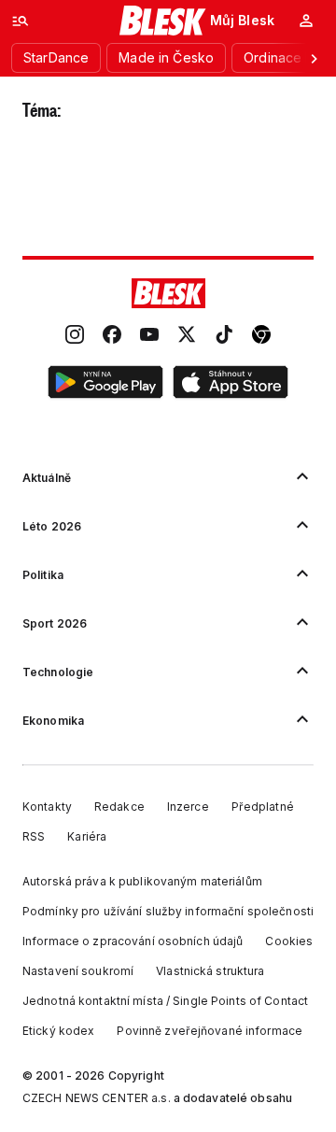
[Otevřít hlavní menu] (20, 20)
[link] (74, 336)
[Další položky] (314, 58)
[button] (105, 384)
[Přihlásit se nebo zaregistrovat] (306, 20)
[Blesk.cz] (162, 20)
